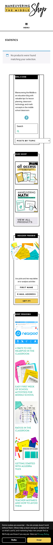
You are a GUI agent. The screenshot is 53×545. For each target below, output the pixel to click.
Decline (14, 540)
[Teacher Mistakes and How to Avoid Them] (26, 487)
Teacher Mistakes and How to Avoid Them (26, 503)
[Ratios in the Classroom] (26, 413)
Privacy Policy (43, 534)
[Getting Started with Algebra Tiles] (26, 449)
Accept (39, 540)
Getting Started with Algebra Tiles (25, 466)
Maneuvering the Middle (26, 10)
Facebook (26, 118)
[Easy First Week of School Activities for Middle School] (26, 372)
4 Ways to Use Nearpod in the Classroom (24, 351)
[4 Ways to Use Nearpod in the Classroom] (26, 333)
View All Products (24, 221)
